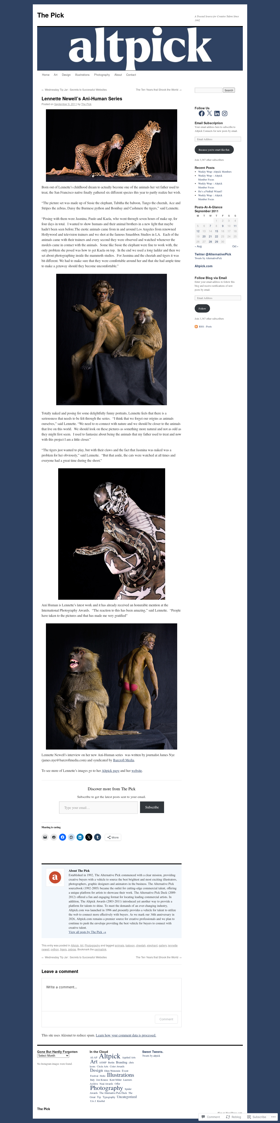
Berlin (111, 1062)
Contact (131, 75)
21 (210, 236)
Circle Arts (102, 1066)
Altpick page (110, 770)
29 (216, 241)
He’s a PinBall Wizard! (210, 191)
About (118, 75)
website (136, 770)
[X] (209, 113)
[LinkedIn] (217, 113)
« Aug (198, 246)
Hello (102, 1075)
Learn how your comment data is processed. (126, 1035)
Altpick (75, 945)
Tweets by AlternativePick (208, 258)
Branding (121, 1062)
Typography (109, 1097)
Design (66, 75)
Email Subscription (209, 123)
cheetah (141, 945)
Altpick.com (203, 266)
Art (56, 75)
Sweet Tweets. (152, 1051)
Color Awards (117, 1066)
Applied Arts (129, 1057)
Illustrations (82, 75)
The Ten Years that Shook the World (159, 89)
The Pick (50, 14)
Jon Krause (102, 1079)
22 (216, 236)
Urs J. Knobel (97, 1101)
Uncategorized (127, 1096)
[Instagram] (224, 113)
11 (235, 226)
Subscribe (152, 807)
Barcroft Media (123, 760)
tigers (63, 949)
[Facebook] (201, 113)
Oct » (235, 246)
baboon (130, 945)
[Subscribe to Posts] (196, 326)
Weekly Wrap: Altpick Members (215, 171)
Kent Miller (116, 1079)
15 (216, 231)
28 (210, 241)
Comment (166, 1019)
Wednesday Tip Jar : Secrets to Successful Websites (74, 89)
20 (204, 236)
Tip (99, 1097)
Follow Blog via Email (211, 278)
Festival (94, 1075)
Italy (92, 1079)
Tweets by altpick (151, 1055)
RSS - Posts (205, 326)
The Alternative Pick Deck (113, 1093)
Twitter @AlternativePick (213, 254)
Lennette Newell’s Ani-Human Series (82, 98)
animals (119, 945)
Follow (202, 308)
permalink (100, 949)
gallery (163, 945)
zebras (72, 949)
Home (45, 75)
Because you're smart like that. (214, 149)
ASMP (103, 1062)
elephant (152, 945)
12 (198, 231)
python (55, 949)
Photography (102, 75)
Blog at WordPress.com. (230, 1112)
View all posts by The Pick (87, 932)
